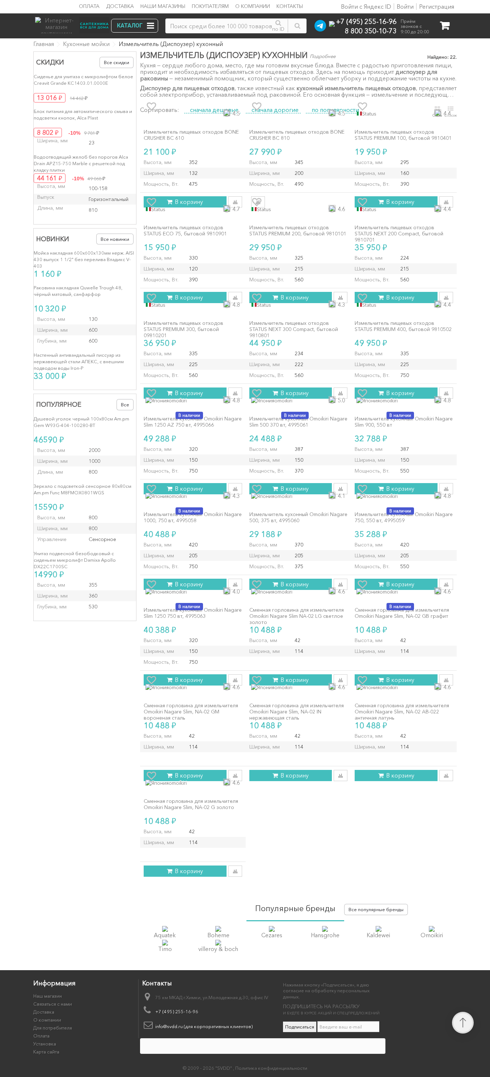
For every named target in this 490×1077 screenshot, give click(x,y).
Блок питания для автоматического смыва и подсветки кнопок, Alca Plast (83, 114)
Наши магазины (162, 6)
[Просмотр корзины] (444, 27)
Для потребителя (52, 1028)
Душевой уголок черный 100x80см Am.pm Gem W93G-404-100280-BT (81, 422)
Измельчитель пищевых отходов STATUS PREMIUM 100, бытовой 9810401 (403, 135)
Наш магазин (47, 996)
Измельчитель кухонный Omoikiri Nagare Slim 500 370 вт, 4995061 (298, 422)
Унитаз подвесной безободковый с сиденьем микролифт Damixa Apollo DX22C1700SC (75, 559)
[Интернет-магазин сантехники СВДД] (74, 23)
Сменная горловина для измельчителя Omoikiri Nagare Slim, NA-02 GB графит (402, 613)
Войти (405, 6)
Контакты (289, 6)
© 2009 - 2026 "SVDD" (208, 1068)
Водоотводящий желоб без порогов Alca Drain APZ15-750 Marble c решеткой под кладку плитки (81, 163)
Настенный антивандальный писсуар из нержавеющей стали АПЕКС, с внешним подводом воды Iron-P (79, 361)
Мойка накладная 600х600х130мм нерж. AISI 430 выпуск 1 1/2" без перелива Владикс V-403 (84, 259)
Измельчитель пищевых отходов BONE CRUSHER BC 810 (297, 135)
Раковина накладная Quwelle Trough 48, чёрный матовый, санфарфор (78, 291)
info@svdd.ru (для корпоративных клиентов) (204, 1026)
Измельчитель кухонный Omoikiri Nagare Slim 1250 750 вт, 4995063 (193, 613)
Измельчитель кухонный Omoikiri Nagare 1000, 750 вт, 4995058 (193, 517)
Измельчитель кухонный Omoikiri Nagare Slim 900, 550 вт (404, 422)
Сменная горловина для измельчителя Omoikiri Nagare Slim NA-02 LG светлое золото (296, 616)
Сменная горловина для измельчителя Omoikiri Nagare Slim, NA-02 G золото (191, 804)
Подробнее (322, 56)
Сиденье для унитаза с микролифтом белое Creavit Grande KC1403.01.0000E (83, 80)
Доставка (120, 6)
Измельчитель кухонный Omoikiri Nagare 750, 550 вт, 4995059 (404, 517)
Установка (44, 1044)
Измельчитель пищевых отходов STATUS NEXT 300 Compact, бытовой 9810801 (293, 329)
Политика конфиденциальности (271, 1068)
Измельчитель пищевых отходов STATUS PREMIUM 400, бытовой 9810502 (403, 326)
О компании (252, 6)
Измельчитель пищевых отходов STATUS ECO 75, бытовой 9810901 (185, 231)
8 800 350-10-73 (371, 30)
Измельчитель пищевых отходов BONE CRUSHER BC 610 (191, 135)
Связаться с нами (52, 1004)
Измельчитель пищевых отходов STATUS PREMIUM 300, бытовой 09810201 (183, 329)
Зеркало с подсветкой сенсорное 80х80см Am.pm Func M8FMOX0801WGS (82, 489)
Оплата (89, 6)
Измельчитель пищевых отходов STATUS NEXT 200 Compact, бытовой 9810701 (399, 234)
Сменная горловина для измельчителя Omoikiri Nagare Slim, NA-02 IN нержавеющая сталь (296, 712)
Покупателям (210, 6)
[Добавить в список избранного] (151, 106)
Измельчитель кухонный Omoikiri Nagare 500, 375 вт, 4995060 (298, 517)
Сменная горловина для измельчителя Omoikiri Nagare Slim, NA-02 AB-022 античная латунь (402, 712)
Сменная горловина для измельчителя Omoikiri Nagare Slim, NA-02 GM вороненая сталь (191, 712)
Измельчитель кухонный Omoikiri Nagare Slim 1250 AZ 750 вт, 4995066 (193, 422)
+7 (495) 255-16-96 (366, 21)
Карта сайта (46, 1052)
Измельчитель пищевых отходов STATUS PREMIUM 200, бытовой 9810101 (297, 231)
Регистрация (436, 6)
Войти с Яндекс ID (365, 6)
